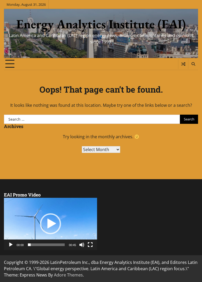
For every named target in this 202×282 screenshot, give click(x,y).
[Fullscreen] (90, 244)
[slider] (46, 244)
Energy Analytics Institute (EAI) (101, 24)
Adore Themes (68, 275)
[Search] (193, 64)
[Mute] (81, 244)
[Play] (10, 244)
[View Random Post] (183, 64)
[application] (50, 224)
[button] (50, 223)
